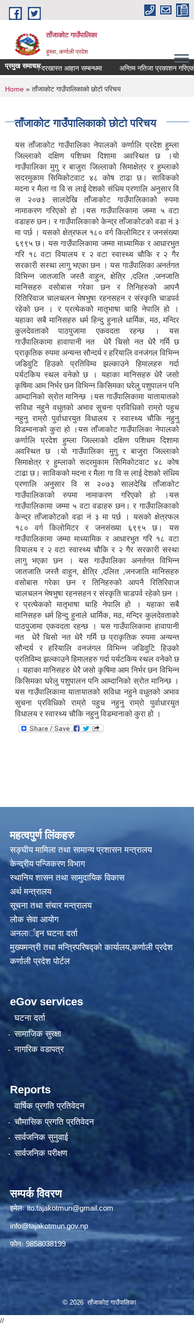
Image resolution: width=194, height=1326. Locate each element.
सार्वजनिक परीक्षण (40, 1153)
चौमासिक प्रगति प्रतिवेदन (54, 1122)
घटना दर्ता (29, 1018)
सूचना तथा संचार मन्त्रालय (51, 905)
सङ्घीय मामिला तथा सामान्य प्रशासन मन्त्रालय (81, 850)
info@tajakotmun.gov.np (49, 1226)
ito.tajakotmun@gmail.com (70, 1208)
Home (14, 89)
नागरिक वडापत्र (39, 1049)
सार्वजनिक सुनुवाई (41, 1137)
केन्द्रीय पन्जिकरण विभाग (49, 864)
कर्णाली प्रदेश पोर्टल (40, 961)
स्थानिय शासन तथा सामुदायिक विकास (67, 878)
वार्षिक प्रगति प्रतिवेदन (49, 1106)
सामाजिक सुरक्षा (37, 1034)
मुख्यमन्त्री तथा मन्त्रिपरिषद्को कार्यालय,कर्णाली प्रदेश (91, 947)
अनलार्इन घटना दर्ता (44, 933)
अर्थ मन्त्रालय (30, 891)
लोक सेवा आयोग (35, 919)
